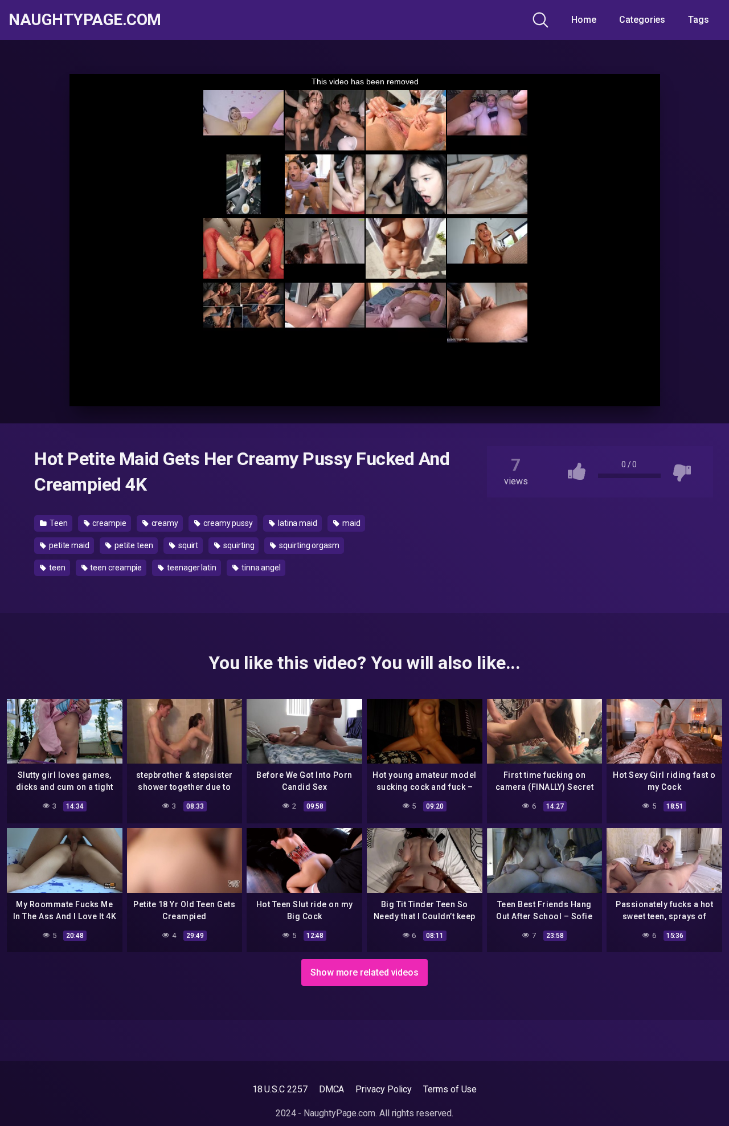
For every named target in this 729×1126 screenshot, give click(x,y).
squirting (238, 545)
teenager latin (190, 567)
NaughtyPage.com (85, 20)
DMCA (332, 1089)
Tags (698, 19)
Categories (642, 19)
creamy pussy (227, 523)
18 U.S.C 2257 (280, 1089)
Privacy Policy (383, 1089)
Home (583, 19)
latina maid (296, 523)
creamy (164, 523)
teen (56, 567)
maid (351, 523)
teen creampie (115, 567)
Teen (58, 523)
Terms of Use (450, 1089)
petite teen (133, 545)
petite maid (68, 545)
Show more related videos (364, 972)
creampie (108, 523)
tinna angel (260, 567)
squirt (187, 545)
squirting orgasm (308, 545)
